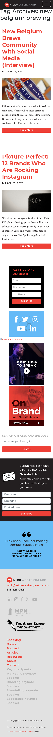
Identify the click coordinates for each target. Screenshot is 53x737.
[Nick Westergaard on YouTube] (34, 599)
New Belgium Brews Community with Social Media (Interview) (22, 48)
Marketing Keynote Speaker (21, 675)
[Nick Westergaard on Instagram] (16, 599)
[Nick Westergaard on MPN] (19, 608)
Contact (13, 665)
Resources (14, 656)
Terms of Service (27, 732)
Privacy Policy (12, 732)
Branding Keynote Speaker (20, 684)
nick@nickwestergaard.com (28, 585)
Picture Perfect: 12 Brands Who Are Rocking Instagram (25, 166)
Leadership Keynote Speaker (22, 701)
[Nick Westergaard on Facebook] (22, 599)
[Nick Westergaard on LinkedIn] (10, 599)
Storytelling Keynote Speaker (22, 692)
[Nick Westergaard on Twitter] (27, 599)
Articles (12, 652)
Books (11, 644)
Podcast (13, 648)
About (11, 661)
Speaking (14, 640)
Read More (26, 130)
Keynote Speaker (20, 669)
